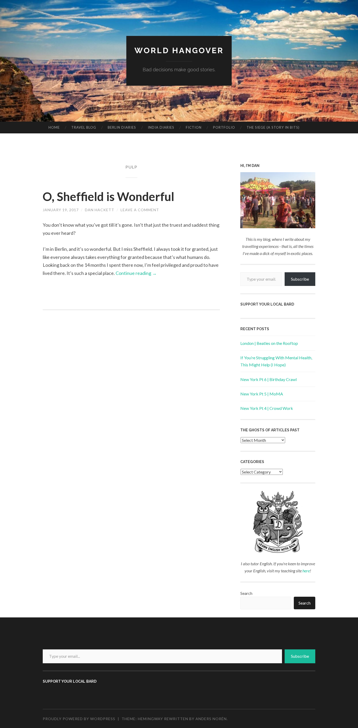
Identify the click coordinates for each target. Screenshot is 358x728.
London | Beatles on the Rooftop (269, 343)
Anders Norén (211, 718)
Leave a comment (140, 210)
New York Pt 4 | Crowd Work (266, 408)
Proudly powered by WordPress (79, 718)
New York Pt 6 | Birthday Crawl (268, 379)
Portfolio (224, 127)
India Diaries (161, 127)
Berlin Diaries (122, 127)
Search (246, 593)
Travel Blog (83, 127)
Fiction (194, 127)
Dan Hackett (99, 210)
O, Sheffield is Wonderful (108, 196)
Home (54, 127)
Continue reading (136, 273)
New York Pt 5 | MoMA (261, 393)
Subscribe (300, 278)
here (306, 570)
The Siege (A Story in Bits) (273, 127)
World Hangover (179, 50)
